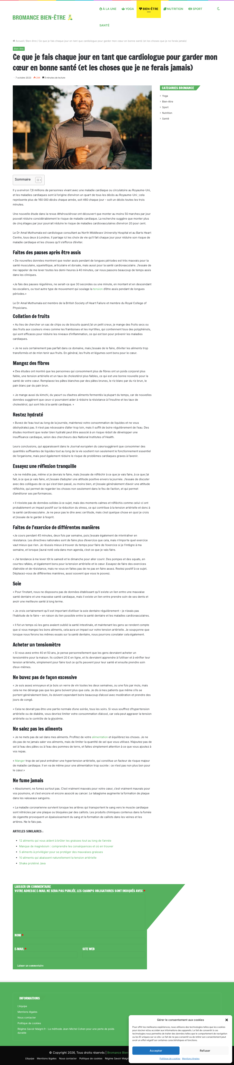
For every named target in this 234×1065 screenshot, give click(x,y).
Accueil (19, 40)
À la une (109, 9)
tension (98, 289)
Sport (197, 9)
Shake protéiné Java (32, 863)
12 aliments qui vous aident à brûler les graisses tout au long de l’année (65, 840)
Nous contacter (27, 1017)
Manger (20, 760)
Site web (88, 948)
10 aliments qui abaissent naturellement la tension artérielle (58, 857)
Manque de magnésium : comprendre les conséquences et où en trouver (66, 846)
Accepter (156, 1050)
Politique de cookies (170, 1058)
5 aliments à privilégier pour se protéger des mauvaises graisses (61, 852)
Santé (104, 25)
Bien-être (150, 9)
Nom (19, 935)
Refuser (205, 1050)
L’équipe (22, 1006)
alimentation (100, 737)
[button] (227, 1020)
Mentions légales (190, 1058)
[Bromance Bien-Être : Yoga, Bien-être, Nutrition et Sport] (45, 17)
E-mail (20, 948)
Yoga (129, 9)
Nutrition (174, 9)
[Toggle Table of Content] (37, 180)
